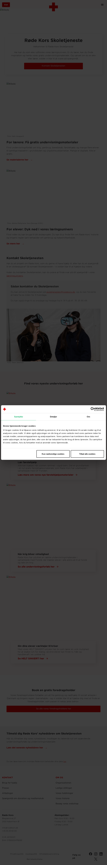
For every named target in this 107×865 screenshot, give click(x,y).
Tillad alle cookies (87, 454)
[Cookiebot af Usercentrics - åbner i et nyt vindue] (92, 409)
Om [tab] (88, 417)
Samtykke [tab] (18, 417)
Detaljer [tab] (53, 417)
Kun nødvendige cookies (53, 454)
